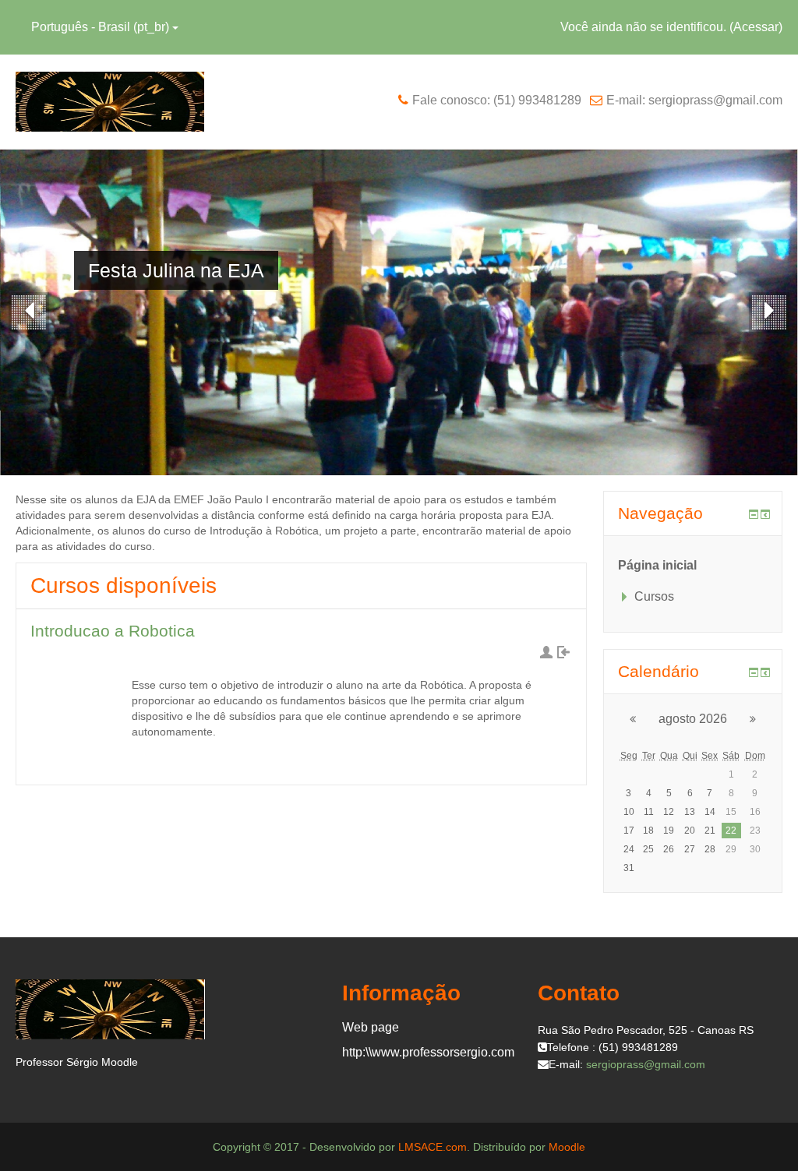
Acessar (756, 27)
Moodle (567, 1147)
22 (731, 830)
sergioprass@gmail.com (645, 1064)
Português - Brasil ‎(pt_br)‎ (100, 27)
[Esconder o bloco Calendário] (753, 672)
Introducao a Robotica (112, 631)
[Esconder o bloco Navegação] (753, 514)
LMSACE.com (432, 1147)
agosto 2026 (693, 718)
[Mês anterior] (627, 719)
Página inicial (657, 565)
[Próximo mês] (759, 719)
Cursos (654, 596)
